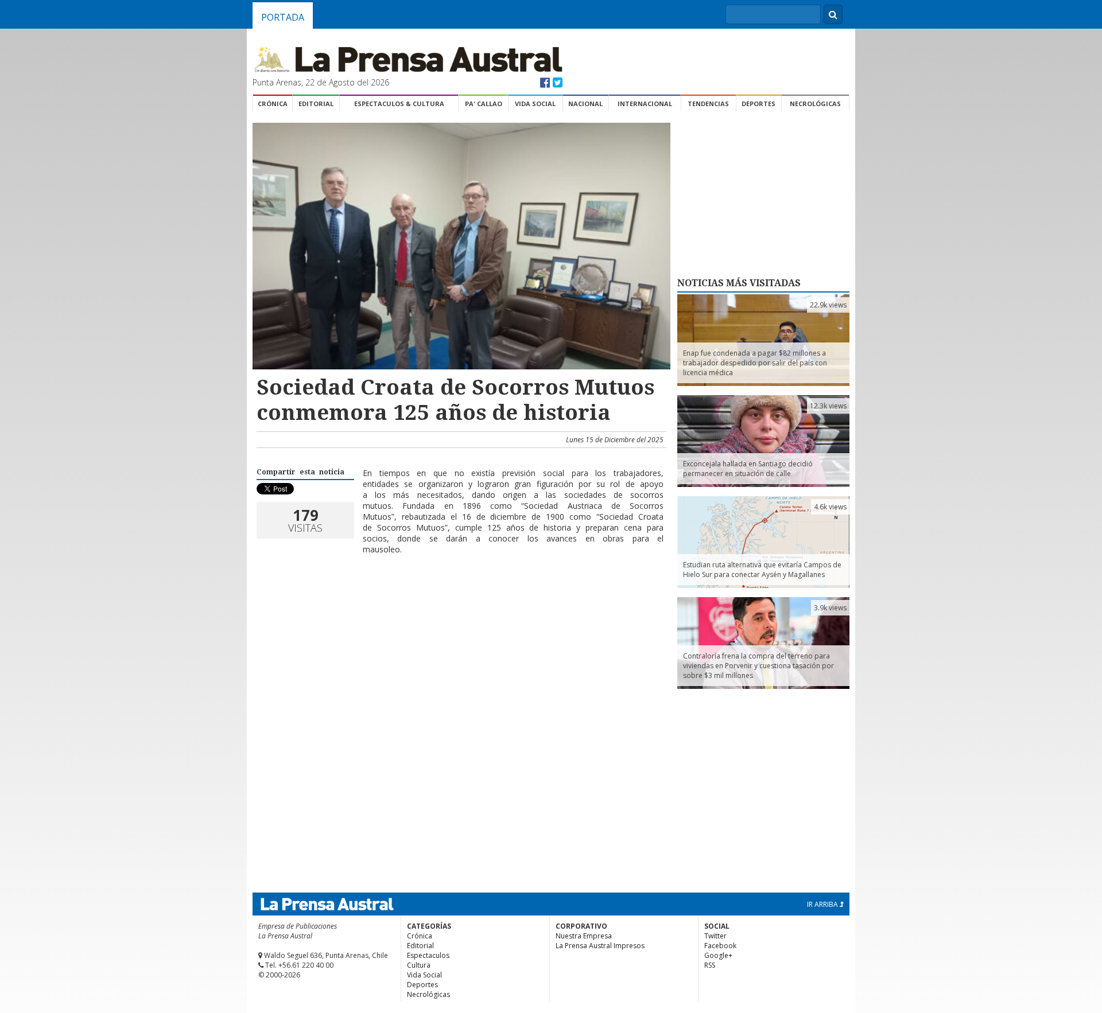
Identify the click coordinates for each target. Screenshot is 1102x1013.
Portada (282, 17)
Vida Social (535, 103)
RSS (709, 965)
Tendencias (708, 103)
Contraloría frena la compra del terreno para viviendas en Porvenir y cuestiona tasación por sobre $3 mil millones (758, 665)
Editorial (315, 103)
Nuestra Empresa (584, 936)
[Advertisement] (460, 600)
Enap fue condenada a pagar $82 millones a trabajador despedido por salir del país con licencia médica (755, 362)
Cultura (418, 965)
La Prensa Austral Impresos (600, 945)
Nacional (585, 103)
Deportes (758, 103)
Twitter (715, 936)
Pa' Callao (483, 103)
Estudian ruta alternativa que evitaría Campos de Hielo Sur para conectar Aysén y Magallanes (762, 569)
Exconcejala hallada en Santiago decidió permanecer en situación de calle (748, 468)
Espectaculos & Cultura (399, 103)
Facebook (720, 945)
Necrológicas (815, 103)
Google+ (718, 955)
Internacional (645, 103)
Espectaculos (428, 955)
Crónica (273, 103)
